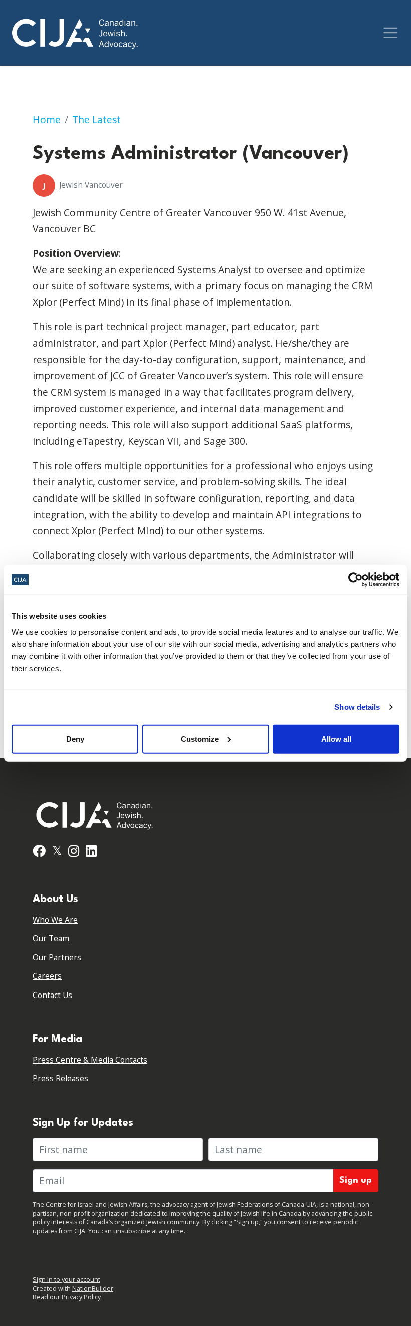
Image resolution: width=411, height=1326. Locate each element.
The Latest (96, 119)
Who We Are (55, 920)
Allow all (336, 738)
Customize (200, 738)
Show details (357, 707)
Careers (47, 976)
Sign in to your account (66, 1279)
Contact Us (52, 995)
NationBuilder (92, 1288)
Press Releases (60, 1078)
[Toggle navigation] (390, 32)
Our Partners (57, 957)
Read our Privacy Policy (67, 1297)
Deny (75, 738)
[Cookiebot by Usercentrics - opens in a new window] (355, 579)
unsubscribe (131, 1231)
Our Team (51, 938)
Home (47, 119)
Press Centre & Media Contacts (90, 1060)
